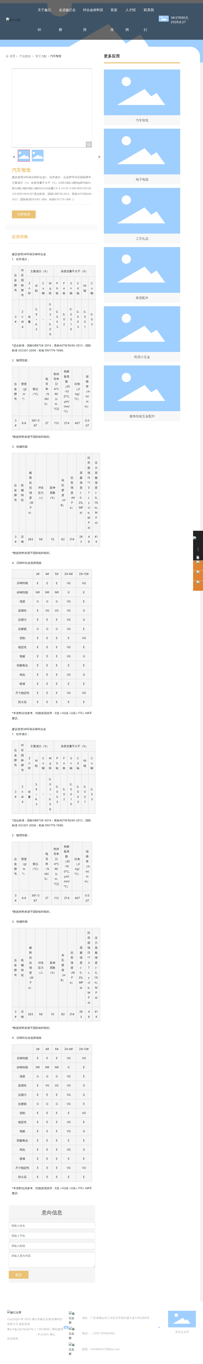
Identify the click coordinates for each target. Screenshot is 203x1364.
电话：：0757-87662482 (98, 1333)
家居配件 (142, 298)
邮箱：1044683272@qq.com (101, 1349)
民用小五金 (142, 357)
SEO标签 (44, 1329)
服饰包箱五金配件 (142, 416)
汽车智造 (142, 120)
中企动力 (43, 1334)
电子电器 (142, 179)
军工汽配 (41, 56)
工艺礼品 (142, 239)
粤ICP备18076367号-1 (21, 1329)
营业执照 (12, 1338)
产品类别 (25, 56)
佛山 (52, 1334)
